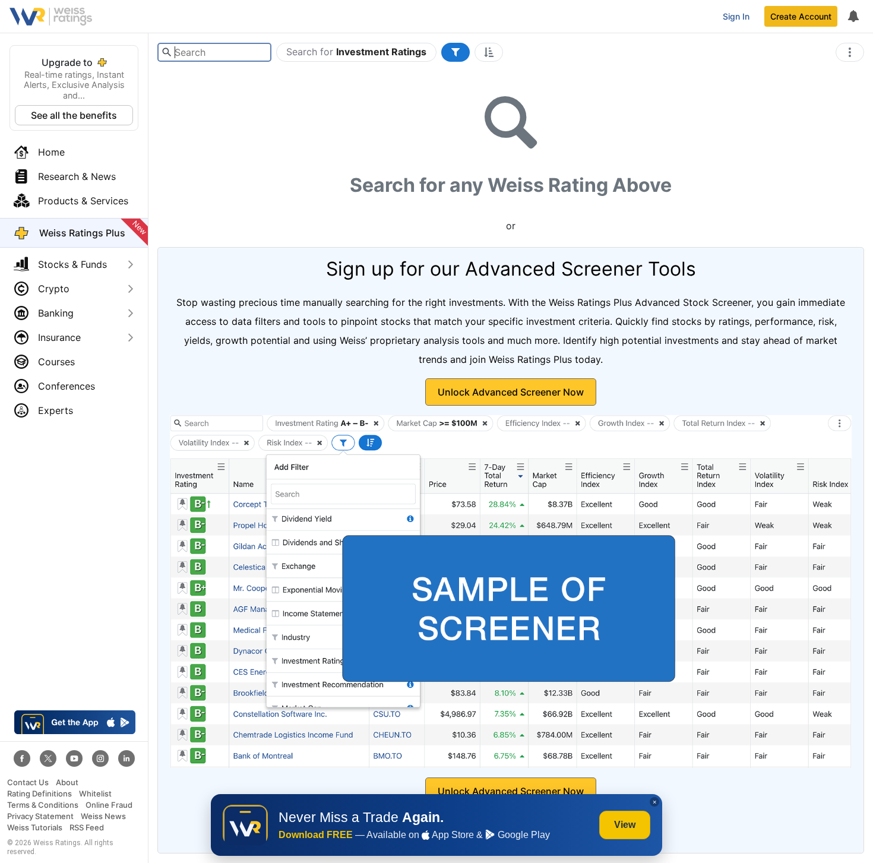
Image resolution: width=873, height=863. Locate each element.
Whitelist (95, 794)
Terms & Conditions (42, 805)
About (67, 782)
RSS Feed (86, 828)
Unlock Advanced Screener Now (511, 392)
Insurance (59, 337)
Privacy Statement (40, 816)
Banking (56, 313)
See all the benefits (74, 115)
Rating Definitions (39, 794)
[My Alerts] (852, 16)
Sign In (736, 16)
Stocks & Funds (72, 264)
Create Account (800, 16)
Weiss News (103, 816)
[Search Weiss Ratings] (166, 52)
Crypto (53, 288)
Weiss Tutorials (34, 828)
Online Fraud (109, 805)
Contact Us (28, 782)
